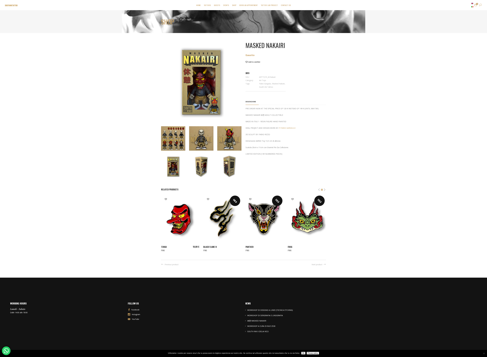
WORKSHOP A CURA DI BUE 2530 (261, 326)
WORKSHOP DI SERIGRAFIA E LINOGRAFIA (265, 315)
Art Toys (262, 80)
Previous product (172, 264)
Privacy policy (313, 353)
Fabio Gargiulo (265, 83)
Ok (303, 353)
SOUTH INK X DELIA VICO (258, 331)
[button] (253, 62)
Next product (317, 264)
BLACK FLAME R (210, 246)
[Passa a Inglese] (472, 3)
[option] (180, 223)
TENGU (164, 246)
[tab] (252, 102)
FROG (290, 246)
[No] (484, 353)
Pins (163, 250)
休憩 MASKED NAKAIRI (256, 321)
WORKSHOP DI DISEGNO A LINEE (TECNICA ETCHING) (270, 310)
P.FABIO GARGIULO (287, 128)
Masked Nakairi (278, 83)
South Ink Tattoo (266, 87)
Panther (250, 246)
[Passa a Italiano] (472, 6)
